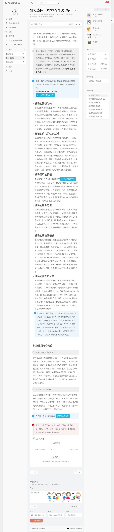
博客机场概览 (63, 416)
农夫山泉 (96, 28)
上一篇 (33, 472)
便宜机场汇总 (98, 21)
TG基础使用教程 (68, 179)
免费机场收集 (98, 14)
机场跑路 (91, 81)
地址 (67, 511)
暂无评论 (70, 15)
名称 (32, 511)
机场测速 (15, 54)
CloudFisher (97, 35)
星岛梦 (95, 42)
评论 (32, 488)
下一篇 (77, 472)
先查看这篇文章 (48, 95)
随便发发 (15, 62)
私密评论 (73, 506)
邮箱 (49, 511)
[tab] (90, 9)
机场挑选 (98, 81)
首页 (35, 24)
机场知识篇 (15, 58)
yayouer (34, 15)
